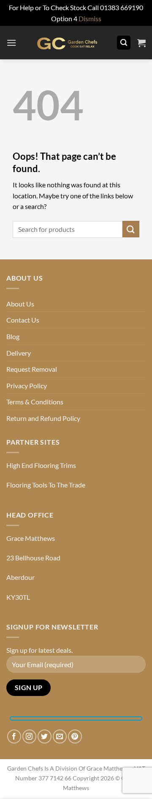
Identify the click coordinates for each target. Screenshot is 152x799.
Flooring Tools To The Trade (45, 485)
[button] (11, 42)
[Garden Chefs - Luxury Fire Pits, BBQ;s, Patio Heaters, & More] (66, 43)
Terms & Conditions (34, 402)
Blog (12, 336)
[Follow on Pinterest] (75, 736)
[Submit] (130, 229)
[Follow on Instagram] (29, 736)
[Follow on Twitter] (45, 736)
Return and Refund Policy (43, 418)
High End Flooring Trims (41, 465)
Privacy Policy (26, 385)
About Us (20, 304)
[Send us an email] (60, 736)
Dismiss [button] (90, 18)
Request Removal (31, 369)
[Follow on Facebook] (14, 736)
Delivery (18, 353)
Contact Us (22, 320)
